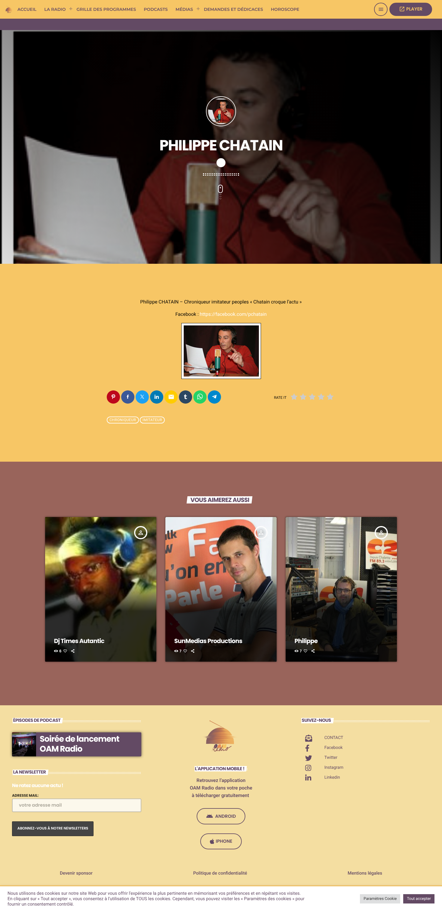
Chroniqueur (122, 420)
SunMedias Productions (208, 641)
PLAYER (410, 9)
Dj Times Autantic (79, 641)
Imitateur (152, 420)
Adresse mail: (25, 795)
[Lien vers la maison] (9, 9)
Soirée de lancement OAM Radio (79, 744)
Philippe (306, 641)
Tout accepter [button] (419, 899)
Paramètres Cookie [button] (380, 899)
